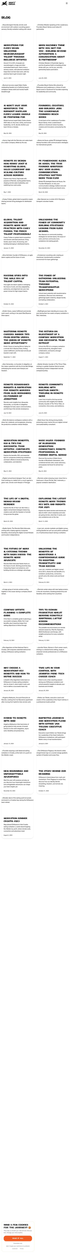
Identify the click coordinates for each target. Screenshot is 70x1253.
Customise (15, 1248)
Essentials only (18, 1243)
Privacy (22, 1248)
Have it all (17, 1238)
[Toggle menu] (67, 3)
